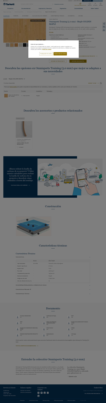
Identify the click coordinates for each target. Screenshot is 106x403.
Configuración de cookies (46, 53)
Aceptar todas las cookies (60, 53)
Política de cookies (46, 49)
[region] (53, 49)
